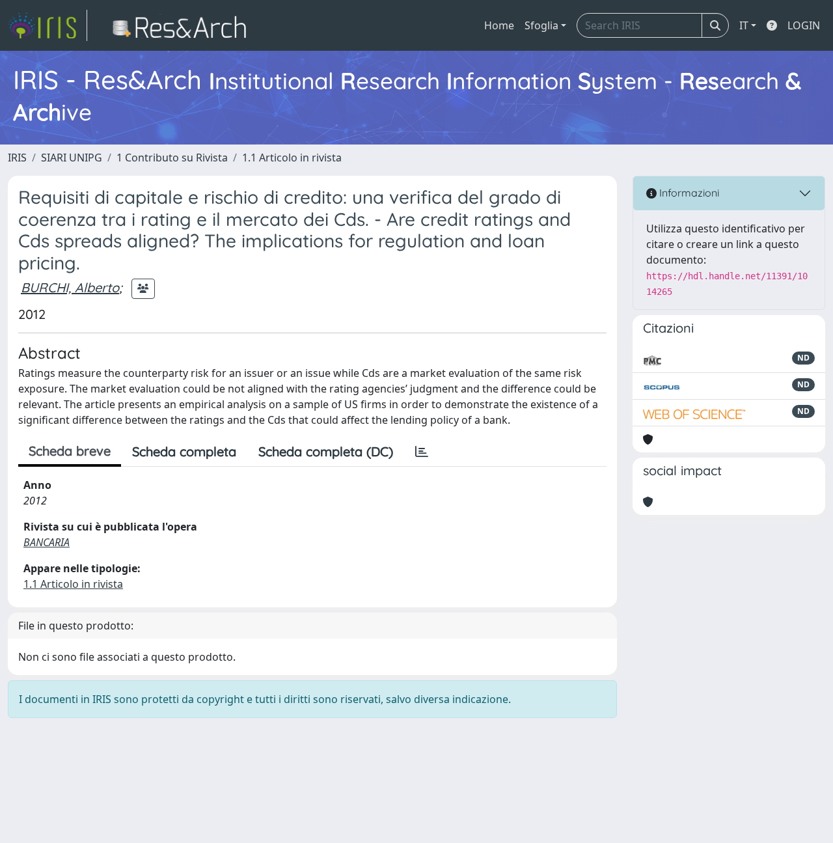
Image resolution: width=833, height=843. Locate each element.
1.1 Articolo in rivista (292, 157)
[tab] (421, 451)
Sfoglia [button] (541, 25)
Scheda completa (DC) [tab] (325, 451)
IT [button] (743, 25)
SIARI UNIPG (71, 157)
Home (499, 25)
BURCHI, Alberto (70, 287)
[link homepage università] (183, 25)
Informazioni (688, 192)
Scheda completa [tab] (184, 451)
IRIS (17, 157)
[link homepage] (47, 25)
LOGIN (803, 25)
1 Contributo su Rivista (172, 157)
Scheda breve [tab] (70, 451)
